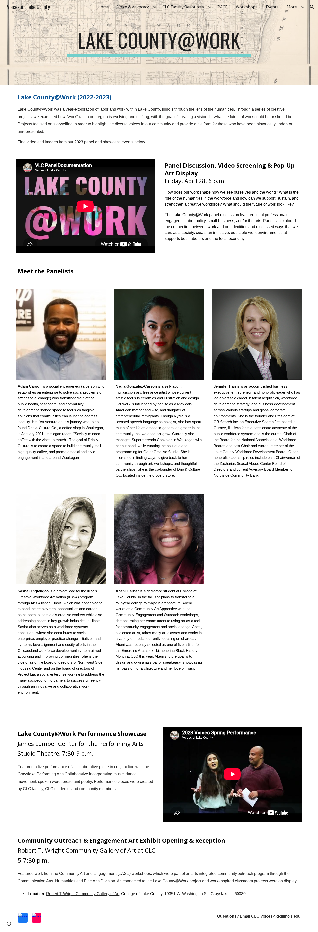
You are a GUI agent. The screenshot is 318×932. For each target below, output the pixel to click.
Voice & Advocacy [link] (133, 7)
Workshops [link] (246, 7)
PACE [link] (222, 7)
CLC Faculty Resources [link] (183, 7)
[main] (159, 42)
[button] (312, 7)
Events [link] (272, 7)
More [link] (292, 7)
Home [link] (103, 7)
